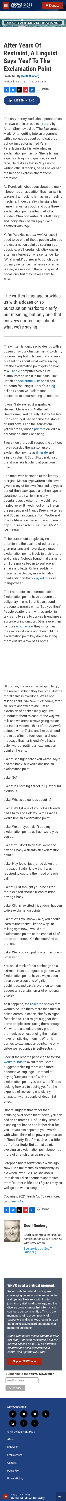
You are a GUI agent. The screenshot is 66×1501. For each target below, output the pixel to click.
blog (52, 386)
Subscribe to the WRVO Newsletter (30, 1373)
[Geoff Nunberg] (12, 1231)
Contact (11, 1463)
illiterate (42, 452)
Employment (14, 1455)
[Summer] (33, 23)
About (10, 1439)
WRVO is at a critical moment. (31, 1285)
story (47, 124)
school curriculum (27, 381)
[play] (5, 1496)
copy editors (41, 578)
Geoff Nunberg (30, 76)
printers (39, 429)
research (36, 1004)
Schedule (12, 1447)
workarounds (13, 1062)
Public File (13, 1470)
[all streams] (61, 1496)
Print (45, 89)
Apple (16, 371)
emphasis (23, 626)
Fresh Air (16, 1201)
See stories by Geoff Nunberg (38, 1250)
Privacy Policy (15, 1478)
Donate (54, 5)
